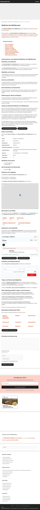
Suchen (32, 275)
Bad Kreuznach (5, 322)
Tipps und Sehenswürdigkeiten (21, 35)
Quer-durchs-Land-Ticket (8, 460)
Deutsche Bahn (9, 438)
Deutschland (15, 21)
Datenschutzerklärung (25, 505)
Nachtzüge (5, 476)
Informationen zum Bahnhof (7, 34)
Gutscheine (27, 438)
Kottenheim (30, 326)
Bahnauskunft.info (5, 1)
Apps (2, 438)
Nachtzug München (7, 486)
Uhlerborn (17, 315)
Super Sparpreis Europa (7, 462)
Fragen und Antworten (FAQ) (12, 37)
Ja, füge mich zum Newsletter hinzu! (10, 361)
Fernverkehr (18, 438)
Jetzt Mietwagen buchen (23, 258)
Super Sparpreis (6, 463)
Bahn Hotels (5, 501)
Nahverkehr (15, 440)
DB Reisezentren (6, 475)
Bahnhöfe (10, 21)
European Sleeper (6, 488)
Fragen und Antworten (10, 53)
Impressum (18, 505)
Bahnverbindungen (7, 497)
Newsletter (13, 505)
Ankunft (35, 240)
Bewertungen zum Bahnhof (11, 54)
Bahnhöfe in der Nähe (10, 48)
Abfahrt (31, 240)
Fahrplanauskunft (6, 496)
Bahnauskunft (4, 21)
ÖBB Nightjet (5, 489)
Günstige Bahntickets (7, 458)
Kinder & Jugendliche (7, 440)
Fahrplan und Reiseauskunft (11, 51)
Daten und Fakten (9, 45)
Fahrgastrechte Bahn (7, 473)
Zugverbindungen (6, 499)
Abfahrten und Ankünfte (29, 34)
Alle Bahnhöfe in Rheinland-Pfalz (9, 330)
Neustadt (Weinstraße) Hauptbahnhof (5, 317)
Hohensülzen (18, 322)
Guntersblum (5, 326)
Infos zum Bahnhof (9, 44)
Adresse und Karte (9, 47)
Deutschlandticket (6, 457)
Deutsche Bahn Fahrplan (8, 471)
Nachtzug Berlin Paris (7, 483)
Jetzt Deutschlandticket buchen (9, 128)
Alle (3, 244)
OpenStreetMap (36, 208)
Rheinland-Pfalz (34, 28)
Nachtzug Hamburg (7, 484)
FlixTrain (23, 438)
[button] (20, 195)
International (32, 438)
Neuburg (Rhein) (31, 322)
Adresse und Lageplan (18, 34)
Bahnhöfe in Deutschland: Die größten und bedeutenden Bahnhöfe (17, 470)
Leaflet (32, 208)
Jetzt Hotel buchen (22, 128)
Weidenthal (17, 326)
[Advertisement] (20, 11)
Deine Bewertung (6, 350)
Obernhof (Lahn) (31, 315)
